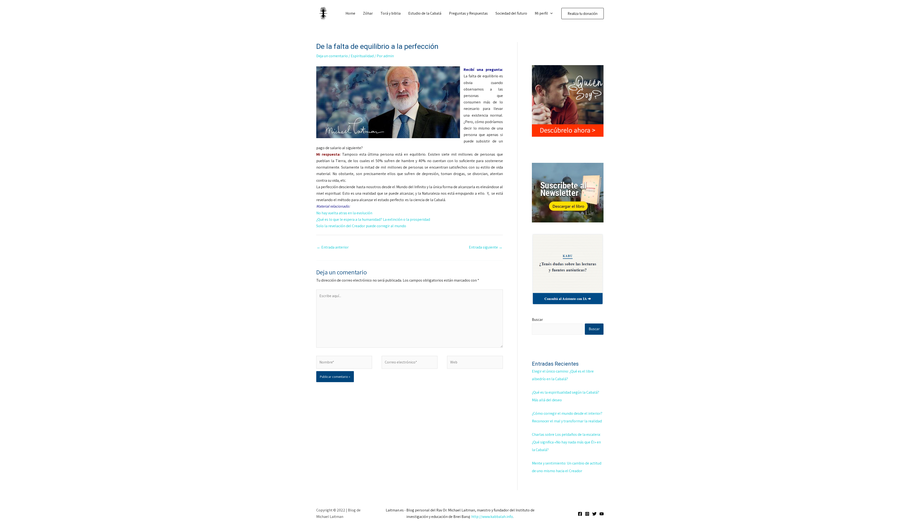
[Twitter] (594, 514)
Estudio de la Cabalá (424, 13)
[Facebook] (580, 514)
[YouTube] (601, 514)
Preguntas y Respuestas (468, 13)
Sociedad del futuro (511, 13)
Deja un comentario (332, 55)
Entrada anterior (333, 247)
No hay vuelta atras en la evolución (344, 212)
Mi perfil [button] (541, 13)
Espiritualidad (362, 55)
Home (350, 13)
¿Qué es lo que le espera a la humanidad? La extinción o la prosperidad (373, 219)
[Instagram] (587, 514)
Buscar (537, 319)
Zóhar (368, 13)
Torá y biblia (390, 13)
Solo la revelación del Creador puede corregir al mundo (361, 225)
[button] (550, 13)
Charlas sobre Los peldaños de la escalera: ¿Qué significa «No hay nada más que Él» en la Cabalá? (566, 442)
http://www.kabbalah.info (492, 516)
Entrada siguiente (485, 247)
